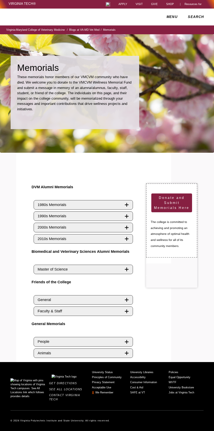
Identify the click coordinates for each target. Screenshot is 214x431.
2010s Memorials (52, 239)
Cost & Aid (136, 387)
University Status (102, 372)
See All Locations (67, 389)
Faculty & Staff (50, 311)
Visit (139, 4)
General (44, 300)
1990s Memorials (52, 216)
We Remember (104, 392)
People (43, 341)
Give (154, 4)
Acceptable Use (101, 387)
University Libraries (141, 372)
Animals (44, 353)
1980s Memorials (52, 205)
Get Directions (64, 383)
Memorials (109, 29)
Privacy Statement (103, 382)
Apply (122, 4)
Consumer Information (143, 382)
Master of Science (53, 269)
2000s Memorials (52, 227)
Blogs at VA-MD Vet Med (85, 29)
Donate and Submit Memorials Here (171, 203)
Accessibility (138, 377)
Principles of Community (107, 377)
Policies (173, 372)
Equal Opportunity (179, 377)
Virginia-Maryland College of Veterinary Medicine (37, 29)
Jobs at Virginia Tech (181, 392)
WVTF (172, 382)
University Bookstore (181, 387)
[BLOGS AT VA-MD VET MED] (45, 17)
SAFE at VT (137, 392)
